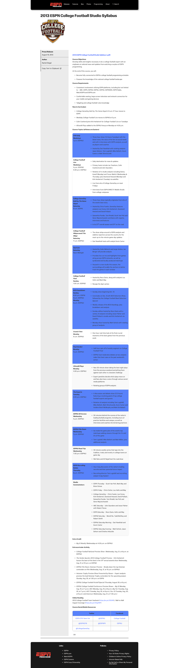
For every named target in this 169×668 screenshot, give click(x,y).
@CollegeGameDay (82, 628)
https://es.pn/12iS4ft (107, 600)
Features (75, 4)
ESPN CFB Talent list (83, 618)
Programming (98, 4)
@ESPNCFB (83, 623)
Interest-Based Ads (115, 659)
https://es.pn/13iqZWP (93, 603)
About (108, 4)
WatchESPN (68, 656)
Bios (82, 4)
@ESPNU (101, 618)
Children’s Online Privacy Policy (120, 656)
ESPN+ (66, 651)
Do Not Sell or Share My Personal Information (120, 663)
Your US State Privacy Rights (119, 653)
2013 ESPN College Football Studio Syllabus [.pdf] (91, 55)
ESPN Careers (69, 659)
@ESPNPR (102, 623)
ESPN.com (67, 653)
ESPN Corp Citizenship (72, 662)
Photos (89, 4)
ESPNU (119, 623)
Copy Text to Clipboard (50, 68)
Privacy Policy (114, 651)
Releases (66, 4)
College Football (119, 618)
